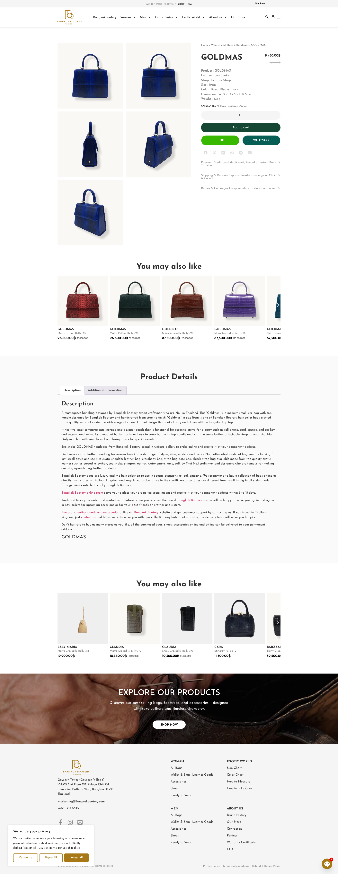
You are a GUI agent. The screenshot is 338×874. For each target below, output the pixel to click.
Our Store (238, 17)
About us (215, 17)
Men (143, 17)
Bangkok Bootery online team (82, 492)
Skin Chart (234, 768)
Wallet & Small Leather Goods (192, 774)
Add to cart (240, 127)
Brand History (236, 815)
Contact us (234, 828)
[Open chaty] (327, 864)
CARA (218, 647)
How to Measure (238, 781)
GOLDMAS (66, 329)
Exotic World (191, 17)
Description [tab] (72, 390)
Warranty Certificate (241, 842)
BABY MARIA (67, 647)
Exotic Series (164, 17)
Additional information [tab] (105, 390)
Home (205, 45)
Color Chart (235, 774)
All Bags (228, 45)
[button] (205, 152)
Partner (232, 835)
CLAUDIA (117, 647)
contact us (88, 517)
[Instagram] (70, 822)
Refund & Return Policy (266, 866)
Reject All (51, 857)
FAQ (230, 849)
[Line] (80, 822)
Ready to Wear (181, 795)
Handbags (242, 45)
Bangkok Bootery (190, 500)
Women (125, 17)
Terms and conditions (236, 866)
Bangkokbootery (104, 17)
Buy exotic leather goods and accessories (90, 512)
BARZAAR (274, 647)
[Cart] (278, 17)
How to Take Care (239, 788)
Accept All (76, 857)
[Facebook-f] (60, 822)
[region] (51, 845)
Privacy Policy (211, 866)
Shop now (184, 4)
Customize (25, 857)
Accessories (178, 781)
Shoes (175, 788)
